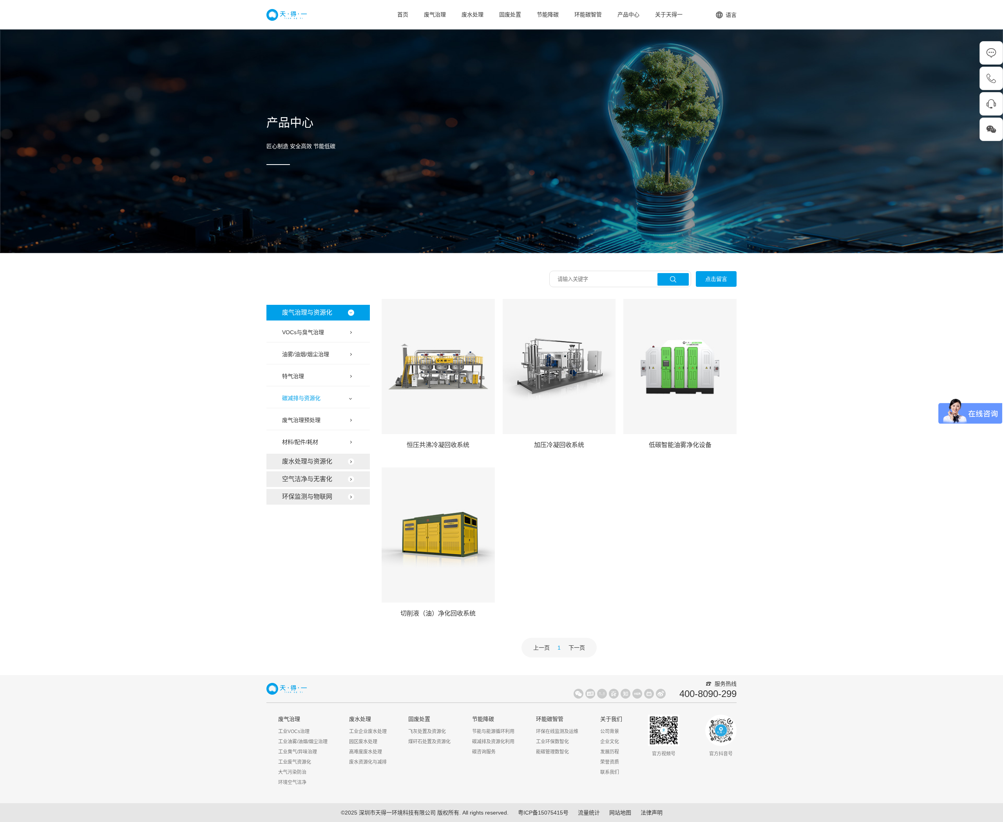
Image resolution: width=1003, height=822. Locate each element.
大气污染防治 (292, 772)
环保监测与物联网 (307, 496)
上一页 (541, 648)
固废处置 (510, 14)
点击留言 (716, 279)
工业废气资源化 (294, 762)
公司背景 (609, 731)
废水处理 (472, 14)
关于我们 (611, 719)
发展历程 (609, 752)
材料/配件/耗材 (300, 442)
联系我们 (609, 772)
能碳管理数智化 (552, 752)
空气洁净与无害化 (307, 479)
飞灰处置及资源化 (427, 731)
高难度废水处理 (365, 752)
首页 (402, 14)
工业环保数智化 (552, 741)
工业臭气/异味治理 (297, 752)
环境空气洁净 (292, 782)
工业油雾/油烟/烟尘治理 (303, 741)
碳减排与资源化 (301, 398)
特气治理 (293, 376)
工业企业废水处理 (368, 731)
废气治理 (435, 14)
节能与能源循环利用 (493, 731)
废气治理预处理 (301, 420)
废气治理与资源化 (307, 312)
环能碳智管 (588, 14)
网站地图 (620, 812)
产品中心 (628, 14)
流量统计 (589, 812)
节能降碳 (548, 14)
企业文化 (609, 741)
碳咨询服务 (484, 752)
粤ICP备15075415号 (543, 812)
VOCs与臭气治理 (303, 332)
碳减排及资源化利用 (493, 741)
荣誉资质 (609, 762)
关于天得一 (669, 14)
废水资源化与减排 (368, 762)
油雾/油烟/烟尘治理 (305, 354)
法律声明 (652, 812)
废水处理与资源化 (307, 461)
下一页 (576, 648)
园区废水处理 (363, 741)
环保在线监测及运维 (557, 731)
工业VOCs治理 (294, 731)
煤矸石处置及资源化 (429, 741)
